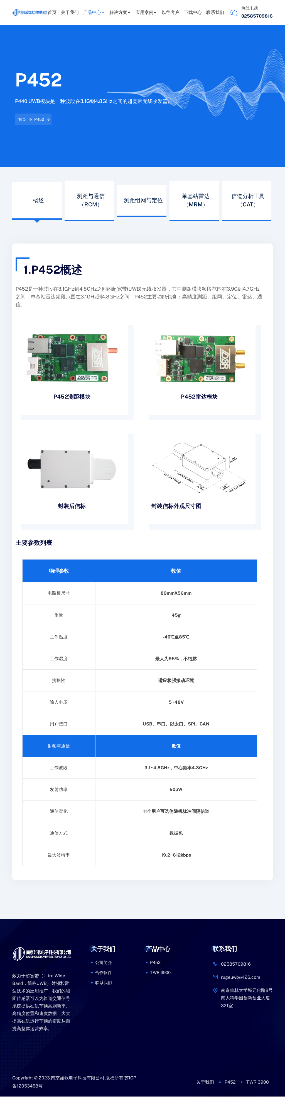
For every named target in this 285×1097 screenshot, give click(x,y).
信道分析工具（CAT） (248, 200)
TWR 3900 (160, 972)
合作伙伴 (103, 972)
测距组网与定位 (143, 200)
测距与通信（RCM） (91, 200)
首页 (52, 12)
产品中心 (92, 12)
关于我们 (70, 12)
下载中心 (193, 12)
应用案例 (144, 12)
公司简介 (103, 962)
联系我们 (215, 12)
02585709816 (257, 16)
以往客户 (171, 12)
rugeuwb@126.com (240, 977)
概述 (38, 200)
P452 (39, 119)
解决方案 (118, 12)
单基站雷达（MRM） (196, 200)
